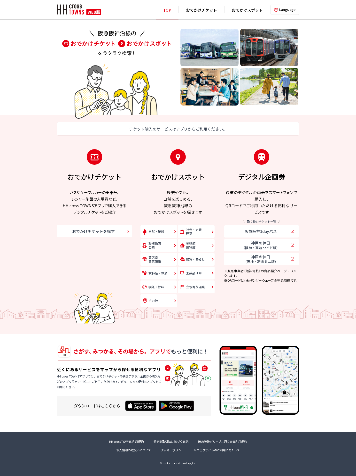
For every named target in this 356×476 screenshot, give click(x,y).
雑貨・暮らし (195, 259)
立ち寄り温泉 (195, 287)
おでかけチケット (201, 10)
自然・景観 (156, 231)
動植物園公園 (154, 245)
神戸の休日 (261, 245)
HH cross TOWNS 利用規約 (126, 441)
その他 (153, 300)
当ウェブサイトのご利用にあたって (217, 450)
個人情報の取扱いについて (133, 450)
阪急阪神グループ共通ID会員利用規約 (222, 441)
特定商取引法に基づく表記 (171, 441)
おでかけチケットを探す (93, 231)
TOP (167, 10)
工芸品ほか (194, 273)
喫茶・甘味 (156, 287)
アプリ (182, 129)
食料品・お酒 (157, 273)
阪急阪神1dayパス (261, 231)
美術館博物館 (190, 245)
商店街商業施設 (154, 259)
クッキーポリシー (172, 450)
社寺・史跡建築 (194, 231)
